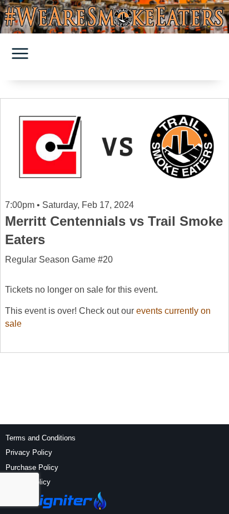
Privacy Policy (29, 452)
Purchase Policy (32, 467)
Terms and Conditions (41, 438)
